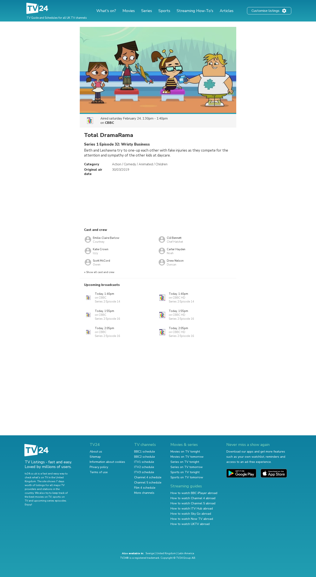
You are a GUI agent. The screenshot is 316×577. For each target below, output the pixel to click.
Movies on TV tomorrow (187, 457)
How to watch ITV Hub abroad (191, 508)
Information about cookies (107, 462)
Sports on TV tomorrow (186, 477)
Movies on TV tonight (185, 452)
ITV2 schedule (144, 467)
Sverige (150, 553)
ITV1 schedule (144, 462)
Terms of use (99, 472)
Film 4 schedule (144, 488)
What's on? (106, 10)
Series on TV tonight (184, 462)
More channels (144, 493)
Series (146, 10)
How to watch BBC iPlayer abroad (193, 493)
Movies (129, 10)
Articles (226, 10)
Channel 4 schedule (147, 477)
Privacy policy (99, 467)
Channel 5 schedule (147, 482)
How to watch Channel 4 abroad (192, 498)
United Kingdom (166, 553)
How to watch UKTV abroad (190, 524)
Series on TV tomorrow (186, 467)
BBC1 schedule (144, 452)
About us (96, 452)
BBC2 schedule (144, 457)
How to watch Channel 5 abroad (192, 503)
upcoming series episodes (50, 500)
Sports (164, 10)
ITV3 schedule (144, 472)
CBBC (109, 123)
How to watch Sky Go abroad (190, 514)
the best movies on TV (38, 497)
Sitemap (95, 457)
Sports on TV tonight (184, 472)
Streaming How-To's (195, 10)
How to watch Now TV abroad (191, 519)
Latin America (186, 553)
